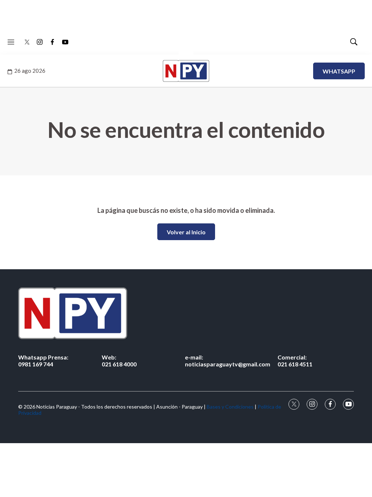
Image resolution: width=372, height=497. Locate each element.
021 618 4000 (119, 360)
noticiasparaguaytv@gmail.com (227, 360)
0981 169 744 (43, 360)
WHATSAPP (339, 71)
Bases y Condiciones (230, 406)
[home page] (186, 313)
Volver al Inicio (186, 231)
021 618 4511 (295, 360)
